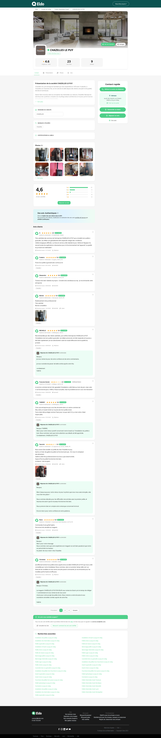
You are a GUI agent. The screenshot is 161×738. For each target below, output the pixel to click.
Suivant (75, 610)
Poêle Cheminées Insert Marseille (91, 686)
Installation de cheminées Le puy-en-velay (47, 641)
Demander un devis (114, 109)
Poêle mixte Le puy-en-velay (43, 665)
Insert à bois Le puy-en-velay (43, 677)
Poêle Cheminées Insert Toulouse (91, 680)
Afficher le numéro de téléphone (114, 89)
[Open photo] (40, 315)
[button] (93, 232)
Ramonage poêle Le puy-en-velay (44, 656)
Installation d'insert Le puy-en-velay (45, 647)
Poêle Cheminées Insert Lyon (90, 689)
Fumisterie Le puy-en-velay (43, 686)
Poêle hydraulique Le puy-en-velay (45, 683)
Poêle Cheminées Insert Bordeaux (91, 683)
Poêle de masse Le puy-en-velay (44, 653)
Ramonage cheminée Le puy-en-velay (46, 659)
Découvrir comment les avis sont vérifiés (64, 625)
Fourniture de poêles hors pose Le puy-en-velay (49, 680)
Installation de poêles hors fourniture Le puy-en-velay (50, 671)
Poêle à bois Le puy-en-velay (43, 650)
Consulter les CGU (44, 625)
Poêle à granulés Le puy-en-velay (44, 644)
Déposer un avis (114, 116)
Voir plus (40, 102)
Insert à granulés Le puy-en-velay (44, 674)
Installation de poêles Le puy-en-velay (46, 637)
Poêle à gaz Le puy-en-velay (43, 662)
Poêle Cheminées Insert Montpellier (92, 692)
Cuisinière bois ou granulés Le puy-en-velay (47, 668)
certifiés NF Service (80, 217)
